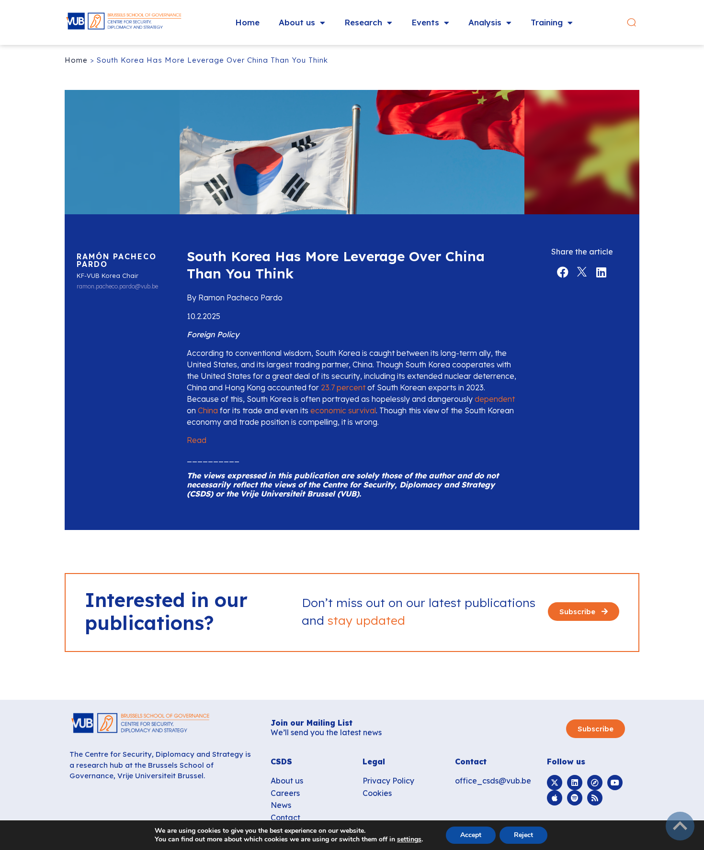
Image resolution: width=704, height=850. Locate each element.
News (281, 805)
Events (425, 22)
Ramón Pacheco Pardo (117, 260)
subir (680, 826)
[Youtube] (615, 782)
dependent (495, 399)
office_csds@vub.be (493, 780)
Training (547, 22)
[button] (631, 23)
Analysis (484, 22)
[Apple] (554, 798)
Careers (285, 793)
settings (409, 839)
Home (247, 22)
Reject (523, 834)
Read (196, 440)
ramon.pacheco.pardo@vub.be (117, 286)
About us (297, 22)
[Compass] (594, 782)
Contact (285, 817)
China (208, 410)
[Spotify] (574, 798)
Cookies (377, 793)
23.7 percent (343, 387)
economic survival (343, 410)
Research (363, 22)
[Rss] (594, 798)
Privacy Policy (388, 780)
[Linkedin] (574, 782)
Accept (470, 834)
